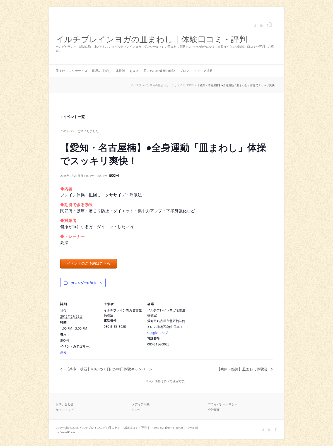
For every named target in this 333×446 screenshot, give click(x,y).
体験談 (120, 71)
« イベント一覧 (72, 116)
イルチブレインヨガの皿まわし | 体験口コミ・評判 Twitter (259, 23)
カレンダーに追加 (84, 282)
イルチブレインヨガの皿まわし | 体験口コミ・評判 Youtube (266, 23)
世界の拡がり (101, 71)
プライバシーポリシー (222, 404)
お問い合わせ (64, 404)
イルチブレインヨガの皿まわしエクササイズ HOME (162, 85)
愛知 (63, 352)
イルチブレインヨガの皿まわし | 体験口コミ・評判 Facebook (252, 23)
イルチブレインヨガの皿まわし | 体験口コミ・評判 (151, 39)
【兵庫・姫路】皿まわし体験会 (242, 369)
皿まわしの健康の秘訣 (159, 71)
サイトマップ (64, 410)
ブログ (184, 71)
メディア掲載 (203, 71)
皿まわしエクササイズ (71, 71)
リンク (136, 410)
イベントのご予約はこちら (88, 263)
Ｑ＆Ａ (134, 71)
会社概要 (214, 410)
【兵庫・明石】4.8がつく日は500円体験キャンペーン (109, 369)
